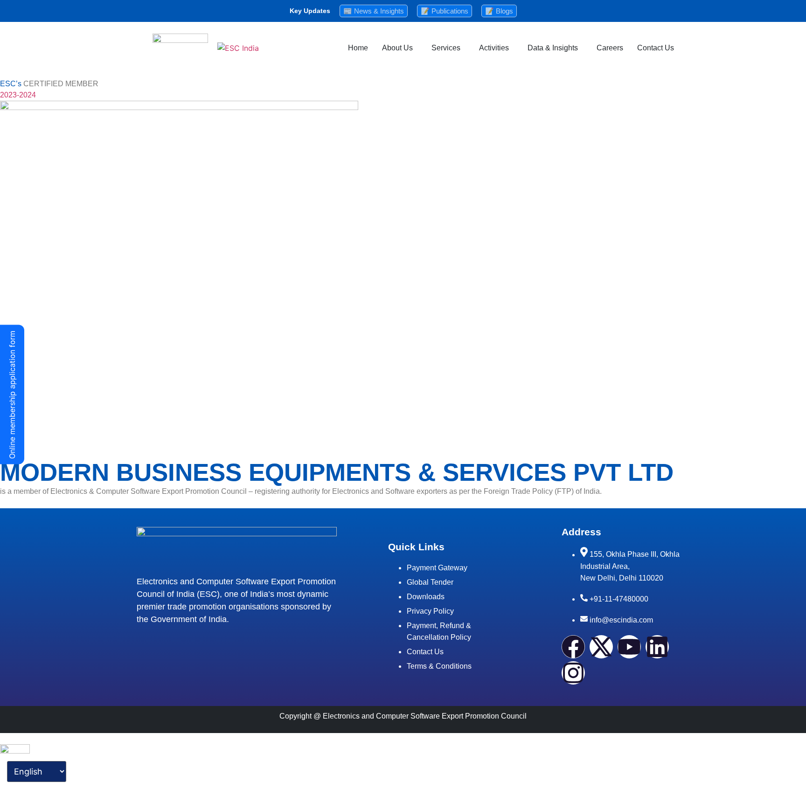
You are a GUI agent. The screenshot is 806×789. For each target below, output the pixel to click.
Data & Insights (553, 48)
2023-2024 (18, 95)
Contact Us (655, 48)
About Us (397, 48)
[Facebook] (573, 646)
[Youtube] (629, 646)
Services (445, 48)
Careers (610, 48)
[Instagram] (573, 673)
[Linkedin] (657, 646)
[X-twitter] (601, 646)
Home (358, 48)
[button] (399, 48)
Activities (494, 48)
